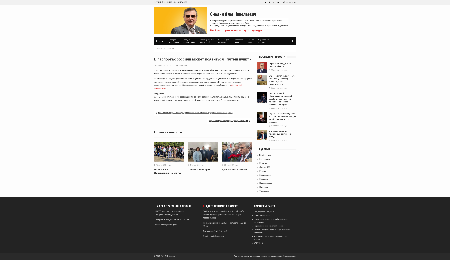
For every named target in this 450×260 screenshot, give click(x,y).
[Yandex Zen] (274, 2)
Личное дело (251, 41)
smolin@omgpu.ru (216, 236)
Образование (265, 175)
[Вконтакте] (265, 2)
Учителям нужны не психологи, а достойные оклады (280, 134)
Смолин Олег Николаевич (233, 14)
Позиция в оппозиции (174, 41)
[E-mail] (278, 2)
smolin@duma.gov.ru (169, 225)
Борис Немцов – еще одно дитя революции (228, 121)
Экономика (264, 191)
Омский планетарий (199, 169)
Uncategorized (265, 155)
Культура (263, 163)
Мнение (262, 171)
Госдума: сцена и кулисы (189, 41)
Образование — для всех (264, 41)
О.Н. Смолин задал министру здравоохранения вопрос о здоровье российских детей (195, 113)
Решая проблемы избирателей (207, 41)
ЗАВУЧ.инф (258, 243)
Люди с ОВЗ (264, 167)
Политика (263, 187)
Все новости (264, 159)
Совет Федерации (262, 215)
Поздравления (265, 183)
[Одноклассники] (270, 2)
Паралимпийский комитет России (268, 226)
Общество (183, 65)
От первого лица (239, 41)
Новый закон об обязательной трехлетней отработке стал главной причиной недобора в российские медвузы (280, 99)
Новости (159, 41)
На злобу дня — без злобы (224, 41)
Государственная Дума (264, 212)
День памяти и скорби (234, 169)
